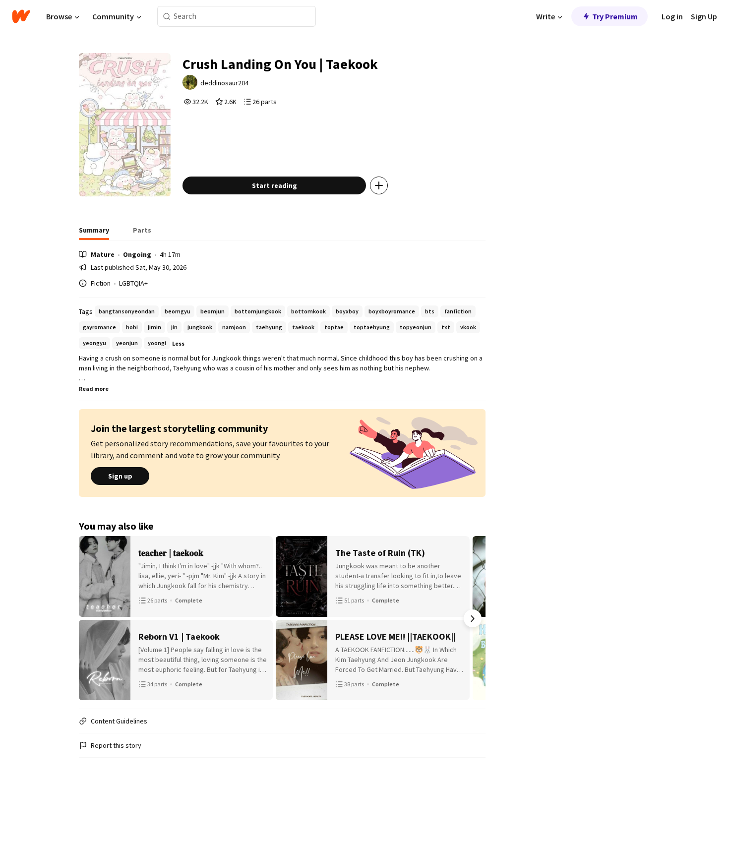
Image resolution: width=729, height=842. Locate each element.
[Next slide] (473, 618)
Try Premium (615, 16)
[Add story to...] (379, 185)
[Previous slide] (92, 618)
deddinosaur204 (224, 82)
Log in (672, 16)
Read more (94, 388)
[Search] (167, 16)
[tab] (94, 233)
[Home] (21, 16)
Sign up (120, 476)
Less (178, 343)
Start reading (274, 185)
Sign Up (704, 16)
